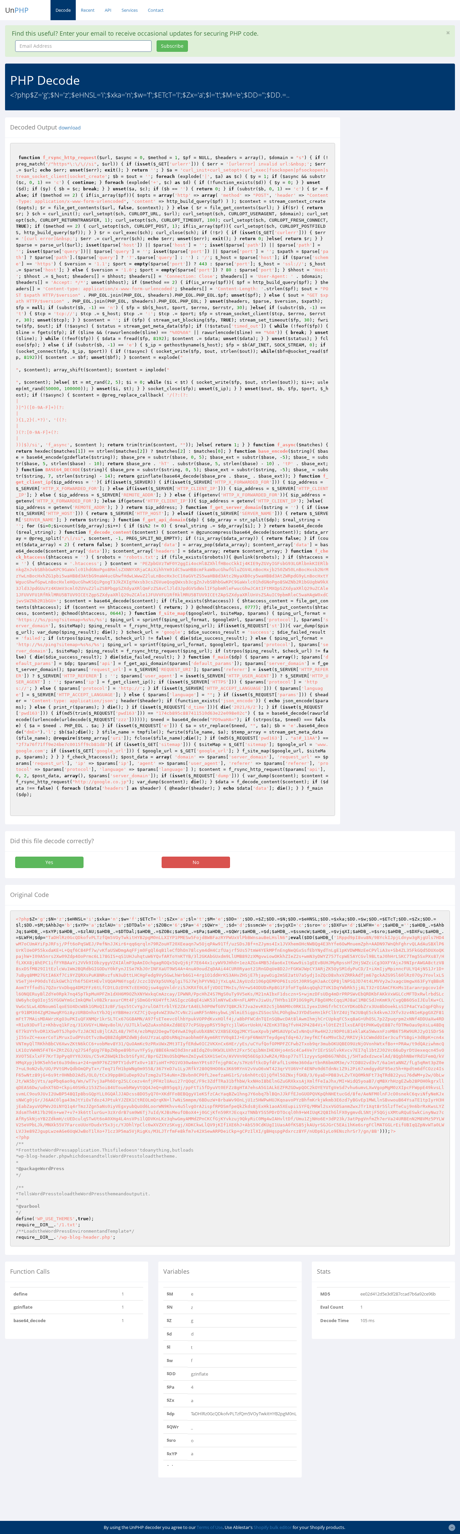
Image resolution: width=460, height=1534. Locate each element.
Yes (49, 862)
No (196, 862)
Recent (88, 10)
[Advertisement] (405, 159)
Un (17, 10)
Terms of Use (210, 1527)
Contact (156, 10)
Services (130, 10)
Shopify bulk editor (273, 1527)
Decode (63, 10)
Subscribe (172, 46)
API (108, 10)
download (70, 128)
